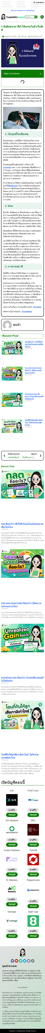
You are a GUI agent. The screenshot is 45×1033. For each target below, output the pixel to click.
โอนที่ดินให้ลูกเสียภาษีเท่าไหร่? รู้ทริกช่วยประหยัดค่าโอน (34, 422)
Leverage (7, 167)
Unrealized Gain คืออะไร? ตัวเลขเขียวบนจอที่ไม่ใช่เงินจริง (34, 396)
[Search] (35, 17)
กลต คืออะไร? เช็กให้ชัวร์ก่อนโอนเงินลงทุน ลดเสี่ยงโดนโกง (34, 344)
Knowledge (27, 312)
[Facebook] (12, 961)
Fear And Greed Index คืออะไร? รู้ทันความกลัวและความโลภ (33, 370)
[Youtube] (16, 961)
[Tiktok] (32, 961)
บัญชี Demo (13, 186)
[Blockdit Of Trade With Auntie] (28, 961)
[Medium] (20, 961)
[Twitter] (24, 961)
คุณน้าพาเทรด (9, 966)
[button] (40, 74)
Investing (37, 307)
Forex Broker (22, 987)
